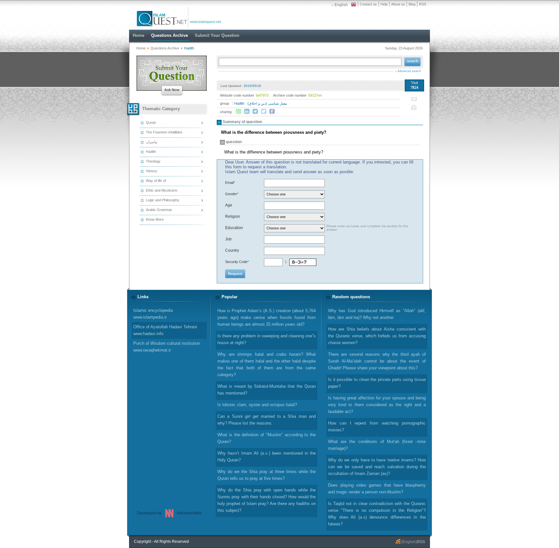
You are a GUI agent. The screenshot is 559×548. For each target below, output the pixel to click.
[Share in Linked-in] (246, 111)
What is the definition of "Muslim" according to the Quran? (266, 438)
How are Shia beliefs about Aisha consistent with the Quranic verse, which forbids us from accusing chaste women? (377, 336)
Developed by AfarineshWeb (169, 513)
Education (234, 228)
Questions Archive (164, 48)
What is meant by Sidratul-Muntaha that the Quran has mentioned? (266, 389)
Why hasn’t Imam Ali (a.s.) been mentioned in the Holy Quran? (266, 456)
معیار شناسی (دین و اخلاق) (267, 103)
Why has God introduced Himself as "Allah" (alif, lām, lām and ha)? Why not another (377, 314)
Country (232, 250)
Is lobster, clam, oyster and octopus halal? (257, 404)
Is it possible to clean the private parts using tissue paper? (377, 383)
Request (235, 274)
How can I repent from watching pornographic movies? (377, 426)
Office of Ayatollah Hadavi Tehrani (165, 330)
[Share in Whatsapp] (238, 111)
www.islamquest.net (205, 22)
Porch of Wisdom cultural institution (166, 347)
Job (228, 239)
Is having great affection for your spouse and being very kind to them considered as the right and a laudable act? (377, 404)
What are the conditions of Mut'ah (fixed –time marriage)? (377, 445)
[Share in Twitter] (263, 111)
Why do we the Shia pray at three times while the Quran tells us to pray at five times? (266, 475)
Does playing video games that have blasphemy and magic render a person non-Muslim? (377, 488)
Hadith (239, 103)
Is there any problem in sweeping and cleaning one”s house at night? (266, 339)
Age (228, 205)
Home (141, 48)
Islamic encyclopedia (153, 314)
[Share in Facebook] (272, 111)
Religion (232, 216)
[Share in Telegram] (255, 111)
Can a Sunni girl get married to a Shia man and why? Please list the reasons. (266, 420)
